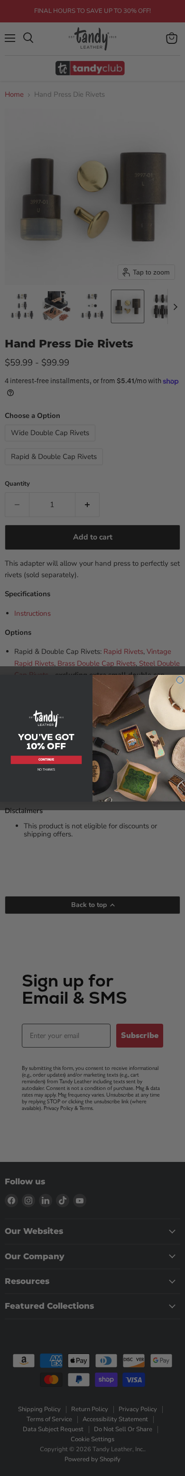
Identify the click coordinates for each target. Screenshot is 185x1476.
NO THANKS (46, 769)
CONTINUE (46, 760)
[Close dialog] (180, 679)
